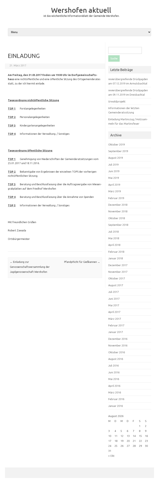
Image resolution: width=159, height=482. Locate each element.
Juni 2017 (113, 298)
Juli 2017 (113, 291)
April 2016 (114, 385)
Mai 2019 (113, 177)
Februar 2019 (116, 198)
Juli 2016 (113, 365)
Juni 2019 (113, 171)
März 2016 (114, 392)
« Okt (111, 455)
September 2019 (118, 151)
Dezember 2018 (117, 204)
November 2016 (117, 345)
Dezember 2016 (117, 338)
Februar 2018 (116, 251)
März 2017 (114, 318)
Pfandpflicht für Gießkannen (82, 262)
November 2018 (117, 211)
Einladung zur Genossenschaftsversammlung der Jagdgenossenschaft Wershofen (30, 267)
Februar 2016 (116, 399)
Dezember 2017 (117, 265)
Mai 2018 (113, 238)
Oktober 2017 (116, 278)
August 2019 (115, 157)
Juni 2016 (113, 372)
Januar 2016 (115, 405)
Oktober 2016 (116, 352)
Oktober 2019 (116, 144)
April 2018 (114, 244)
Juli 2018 (113, 231)
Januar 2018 (115, 258)
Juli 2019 (113, 164)
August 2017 (115, 285)
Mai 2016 (113, 378)
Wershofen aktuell (81, 10)
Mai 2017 (113, 305)
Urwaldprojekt (116, 101)
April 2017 (114, 311)
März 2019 (114, 191)
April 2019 (114, 184)
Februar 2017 (116, 325)
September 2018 (118, 224)
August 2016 (115, 358)
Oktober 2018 (116, 218)
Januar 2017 (115, 332)
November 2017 (117, 271)
